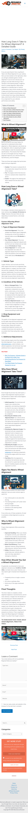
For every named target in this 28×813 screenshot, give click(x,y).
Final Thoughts (7, 120)
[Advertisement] (14, 22)
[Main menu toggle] (25, 3)
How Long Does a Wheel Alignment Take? (14, 109)
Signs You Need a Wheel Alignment (12, 113)
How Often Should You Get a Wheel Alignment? (12, 117)
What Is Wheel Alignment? (9, 108)
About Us (14, 785)
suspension (8, 452)
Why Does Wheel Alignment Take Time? (13, 111)
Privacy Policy (14, 793)
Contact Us (14, 787)
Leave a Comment (6, 49)
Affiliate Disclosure (14, 791)
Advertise (14, 789)
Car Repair (15, 49)
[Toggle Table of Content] (23, 106)
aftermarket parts (6, 344)
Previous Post (14, 645)
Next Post (14, 649)
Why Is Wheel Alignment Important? (12, 115)
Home (14, 783)
